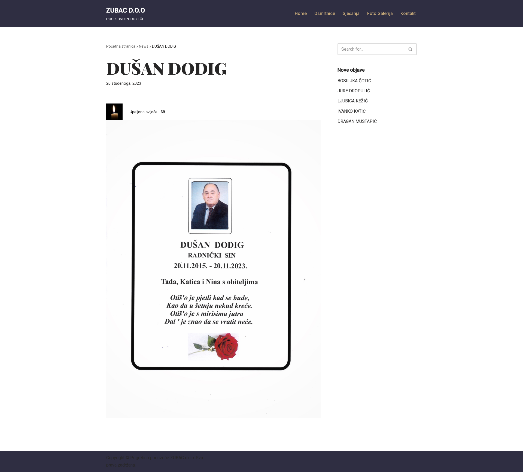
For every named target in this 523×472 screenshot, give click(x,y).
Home (301, 13)
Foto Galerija (380, 13)
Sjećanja (351, 13)
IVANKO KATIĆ (351, 111)
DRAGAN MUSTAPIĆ (357, 121)
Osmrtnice (324, 13)
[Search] (411, 49)
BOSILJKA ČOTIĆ (354, 80)
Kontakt (408, 13)
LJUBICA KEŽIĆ (352, 100)
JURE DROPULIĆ (353, 90)
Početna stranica (120, 46)
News (143, 46)
